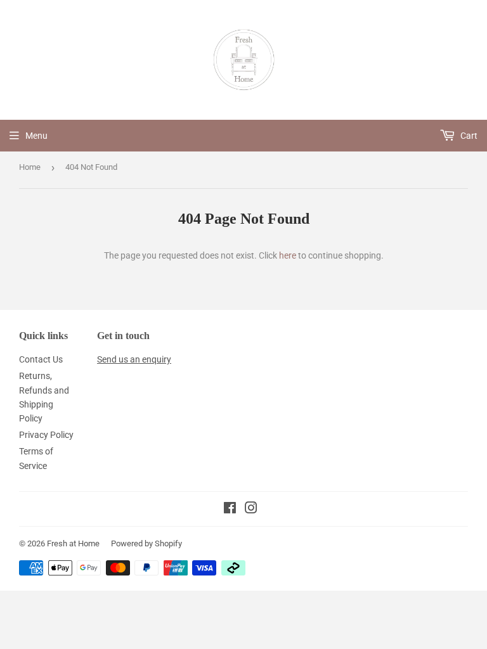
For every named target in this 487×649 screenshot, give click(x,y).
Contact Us (41, 359)
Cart (467, 136)
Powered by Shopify (146, 543)
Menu (36, 136)
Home (30, 167)
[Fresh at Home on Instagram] (251, 509)
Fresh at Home (73, 543)
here (287, 255)
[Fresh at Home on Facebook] (230, 509)
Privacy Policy (46, 435)
